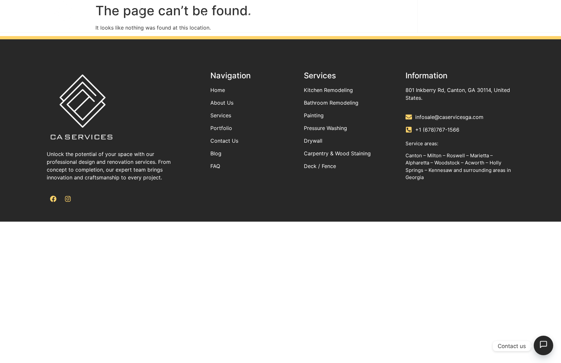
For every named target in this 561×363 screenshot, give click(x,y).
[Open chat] (543, 345)
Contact (326, 16)
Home (208, 16)
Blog (351, 16)
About (232, 16)
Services (259, 16)
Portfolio (297, 16)
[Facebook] (53, 198)
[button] (502, 16)
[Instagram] (67, 198)
